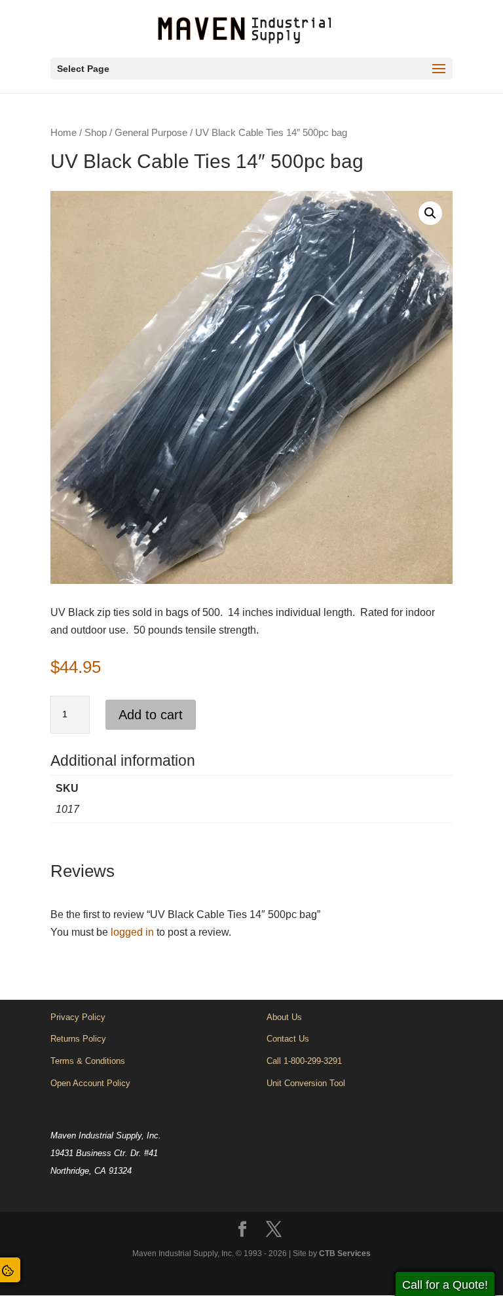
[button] (430, 213)
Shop (95, 133)
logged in (132, 932)
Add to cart (151, 715)
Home (63, 133)
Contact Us (288, 1039)
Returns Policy (78, 1039)
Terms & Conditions (87, 1061)
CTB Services (345, 1253)
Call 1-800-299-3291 (304, 1061)
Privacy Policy (77, 1017)
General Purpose (151, 133)
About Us (284, 1017)
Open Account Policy (90, 1083)
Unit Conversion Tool (306, 1083)
